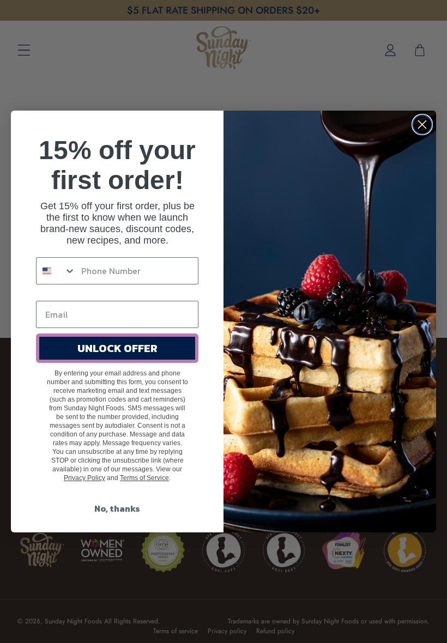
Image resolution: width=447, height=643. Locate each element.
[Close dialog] (422, 124)
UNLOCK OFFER (117, 348)
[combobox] (56, 271)
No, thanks (117, 508)
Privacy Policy (84, 478)
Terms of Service (144, 478)
